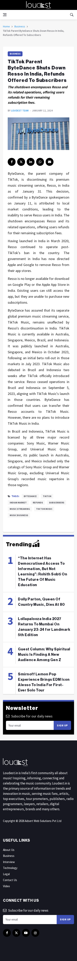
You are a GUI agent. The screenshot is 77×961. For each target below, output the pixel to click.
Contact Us (10, 880)
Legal (6, 874)
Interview (9, 862)
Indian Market (18, 502)
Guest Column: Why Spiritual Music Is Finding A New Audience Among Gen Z (44, 654)
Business (19, 26)
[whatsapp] (40, 162)
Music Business (19, 515)
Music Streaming (20, 508)
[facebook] (12, 162)
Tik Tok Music (44, 508)
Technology (10, 868)
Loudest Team (20, 110)
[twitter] (21, 162)
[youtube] (26, 933)
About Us (8, 850)
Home (6, 26)
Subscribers (56, 502)
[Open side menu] (5, 15)
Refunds (38, 502)
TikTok (47, 496)
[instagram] (35, 933)
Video (6, 886)
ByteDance (30, 496)
